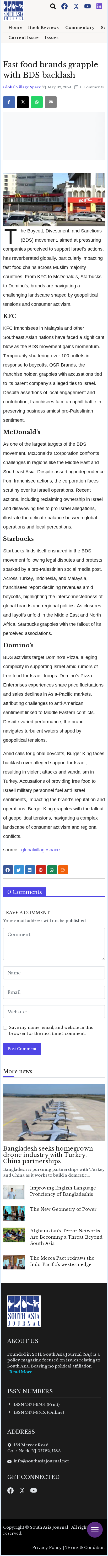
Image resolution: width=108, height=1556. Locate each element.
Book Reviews (43, 27)
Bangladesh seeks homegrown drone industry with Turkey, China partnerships (48, 1155)
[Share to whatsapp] (52, 869)
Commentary (80, 27)
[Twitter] (76, 5)
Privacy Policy (47, 1547)
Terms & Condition (85, 1547)
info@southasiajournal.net (41, 1460)
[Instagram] (99, 5)
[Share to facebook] (8, 869)
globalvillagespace (40, 849)
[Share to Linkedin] (30, 869)
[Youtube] (88, 5)
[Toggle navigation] (53, 6)
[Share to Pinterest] (41, 869)
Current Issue (23, 37)
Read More (20, 1371)
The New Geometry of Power (63, 1209)
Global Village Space (22, 87)
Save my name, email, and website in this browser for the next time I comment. (51, 1030)
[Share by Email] (63, 869)
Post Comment (22, 1048)
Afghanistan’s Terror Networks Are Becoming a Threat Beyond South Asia (66, 1237)
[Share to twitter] (19, 869)
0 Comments (91, 87)
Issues (51, 37)
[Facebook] (65, 5)
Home (15, 27)
